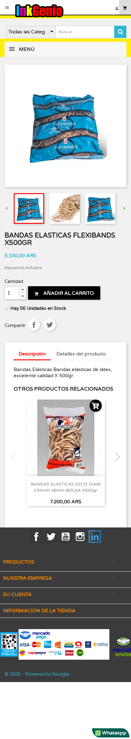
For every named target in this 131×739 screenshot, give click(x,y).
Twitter (51, 537)
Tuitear (50, 325)
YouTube (65, 537)
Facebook (36, 537)
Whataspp (113, 733)
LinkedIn (95, 537)
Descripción (32, 354)
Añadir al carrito (64, 293)
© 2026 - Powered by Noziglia (37, 674)
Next (116, 457)
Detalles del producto (81, 354)
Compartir (34, 325)
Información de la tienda (39, 611)
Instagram (80, 537)
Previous (15, 457)
